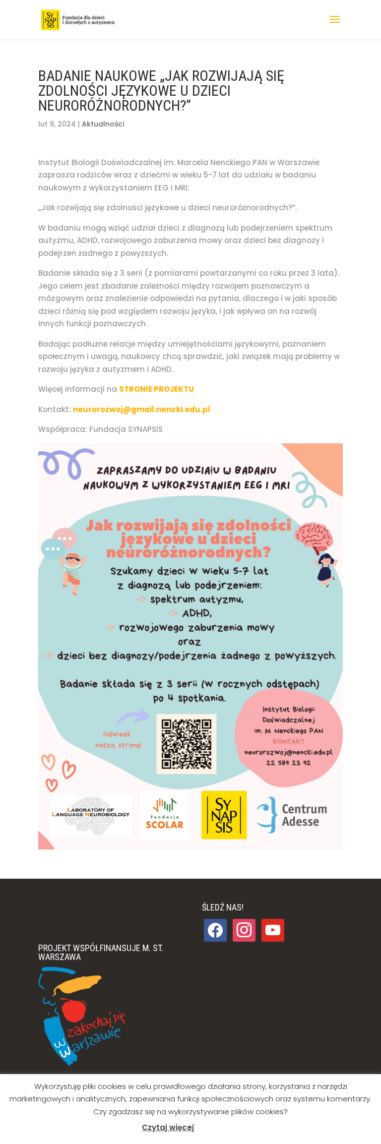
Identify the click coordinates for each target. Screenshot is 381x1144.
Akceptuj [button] (216, 1128)
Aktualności (103, 124)
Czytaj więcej (168, 1127)
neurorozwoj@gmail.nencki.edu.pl (141, 409)
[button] (335, 26)
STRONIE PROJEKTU (156, 389)
